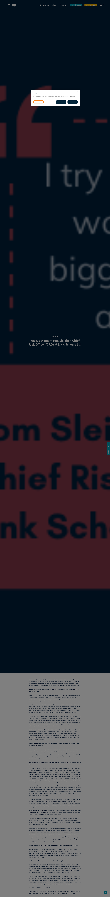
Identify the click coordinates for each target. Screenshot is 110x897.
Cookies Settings (38, 101)
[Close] (77, 91)
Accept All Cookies (72, 101)
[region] (55, 98)
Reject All (61, 101)
